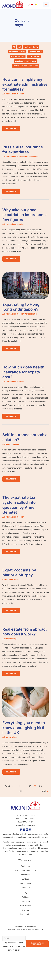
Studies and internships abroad (25, 66)
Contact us (25, 887)
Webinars (25, 897)
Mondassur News (35, 52)
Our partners (25, 883)
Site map (25, 910)
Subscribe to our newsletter (37, 943)
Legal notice (25, 914)
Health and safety (31, 47)
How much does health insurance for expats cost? (23, 372)
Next (45, 791)
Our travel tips (34, 56)
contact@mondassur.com (25, 825)
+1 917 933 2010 (28, 822)
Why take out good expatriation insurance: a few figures (25, 215)
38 (40, 786)
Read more (13, 127)
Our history (25, 866)
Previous (7, 786)
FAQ (25, 893)
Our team (25, 879)
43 (20, 791)
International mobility (17, 52)
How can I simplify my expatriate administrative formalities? (25, 84)
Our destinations (17, 56)
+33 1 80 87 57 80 (28, 816)
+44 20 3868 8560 (28, 819)
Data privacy (25, 906)
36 (30, 786)
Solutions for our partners (25, 61)
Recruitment (26, 875)
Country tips (26, 901)
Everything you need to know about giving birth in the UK (24, 727)
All (14, 47)
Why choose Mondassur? (25, 870)
